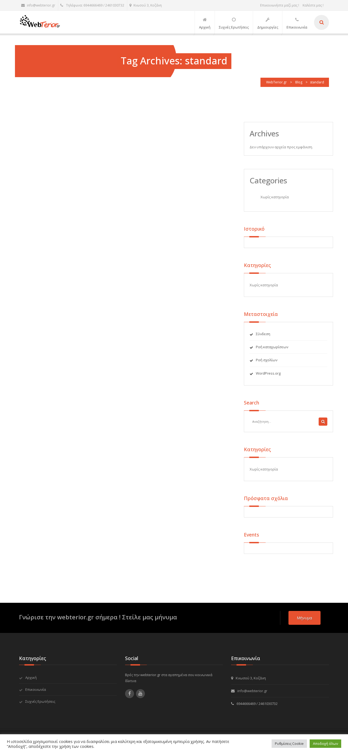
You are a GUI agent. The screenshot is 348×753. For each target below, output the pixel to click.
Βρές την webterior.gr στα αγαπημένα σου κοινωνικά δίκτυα (168, 677)
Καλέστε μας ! (313, 5)
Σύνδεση (263, 333)
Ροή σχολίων (266, 359)
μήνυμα (304, 617)
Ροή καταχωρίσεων (272, 346)
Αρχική (31, 677)
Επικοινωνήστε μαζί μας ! (279, 5)
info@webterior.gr (41, 5)
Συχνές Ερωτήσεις (40, 701)
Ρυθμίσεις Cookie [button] (289, 743)
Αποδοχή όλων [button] (325, 743)
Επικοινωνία (35, 689)
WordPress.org (268, 373)
